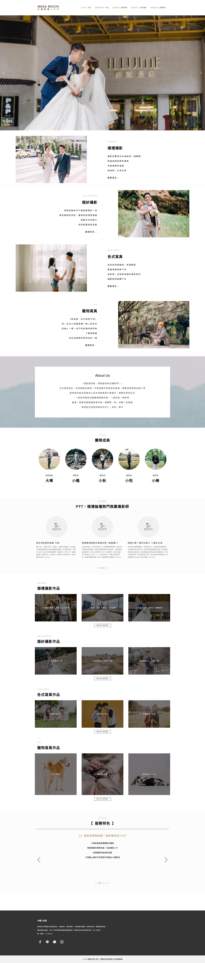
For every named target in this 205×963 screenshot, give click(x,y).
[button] (4, 73)
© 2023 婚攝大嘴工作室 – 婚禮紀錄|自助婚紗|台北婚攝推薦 (102, 959)
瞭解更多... (114, 178)
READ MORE (102, 625)
